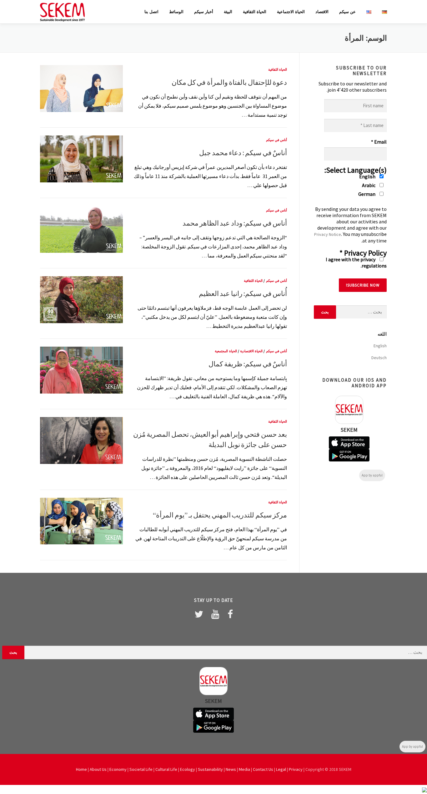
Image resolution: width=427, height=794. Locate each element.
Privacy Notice (327, 234)
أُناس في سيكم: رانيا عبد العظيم (243, 293)
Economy (118, 769)
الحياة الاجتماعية (291, 11)
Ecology (187, 769)
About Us (98, 769)
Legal (281, 769)
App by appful (372, 475)
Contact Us (263, 769)
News (231, 769)
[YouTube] (215, 614)
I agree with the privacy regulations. (356, 262)
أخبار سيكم (203, 11)
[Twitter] (198, 614)
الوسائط (176, 11)
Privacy (296, 769)
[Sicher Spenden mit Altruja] (424, 789)
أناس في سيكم (276, 140)
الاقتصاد (322, 11)
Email (379, 142)
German (367, 194)
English (367, 176)
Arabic (369, 185)
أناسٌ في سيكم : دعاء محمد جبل (243, 152)
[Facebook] (230, 614)
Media (244, 769)
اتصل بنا (151, 11)
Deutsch (379, 357)
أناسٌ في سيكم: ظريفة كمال (247, 363)
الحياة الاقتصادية (251, 351)
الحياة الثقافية (254, 11)
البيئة (228, 11)
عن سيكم (347, 11)
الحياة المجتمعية (226, 351)
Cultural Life (166, 769)
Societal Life (141, 769)
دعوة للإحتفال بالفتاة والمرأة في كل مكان (229, 82)
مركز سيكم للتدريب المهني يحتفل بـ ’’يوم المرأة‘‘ (220, 515)
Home (81, 769)
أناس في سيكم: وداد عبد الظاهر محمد (235, 223)
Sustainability (210, 769)
